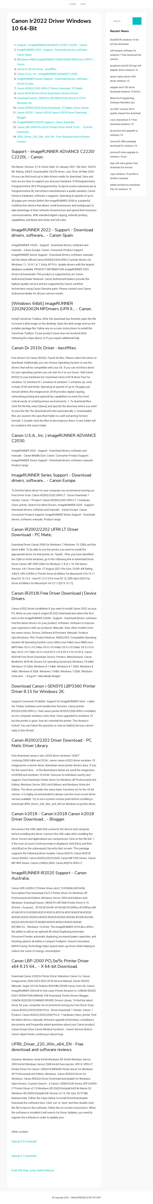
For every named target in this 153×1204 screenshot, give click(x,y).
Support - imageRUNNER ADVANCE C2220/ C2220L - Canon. (52, 45)
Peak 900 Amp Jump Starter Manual (33, 1170)
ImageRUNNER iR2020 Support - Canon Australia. (46, 122)
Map (83, 4)
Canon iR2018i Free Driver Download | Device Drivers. (48, 93)
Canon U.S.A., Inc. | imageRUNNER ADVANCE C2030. (47, 73)
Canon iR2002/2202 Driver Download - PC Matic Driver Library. (53, 107)
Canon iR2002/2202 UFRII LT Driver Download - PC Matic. (50, 88)
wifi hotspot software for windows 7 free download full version (125, 55)
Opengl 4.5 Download (24, 1141)
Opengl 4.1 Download (24, 1155)
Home (72, 4)
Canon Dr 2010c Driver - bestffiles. (37, 69)
